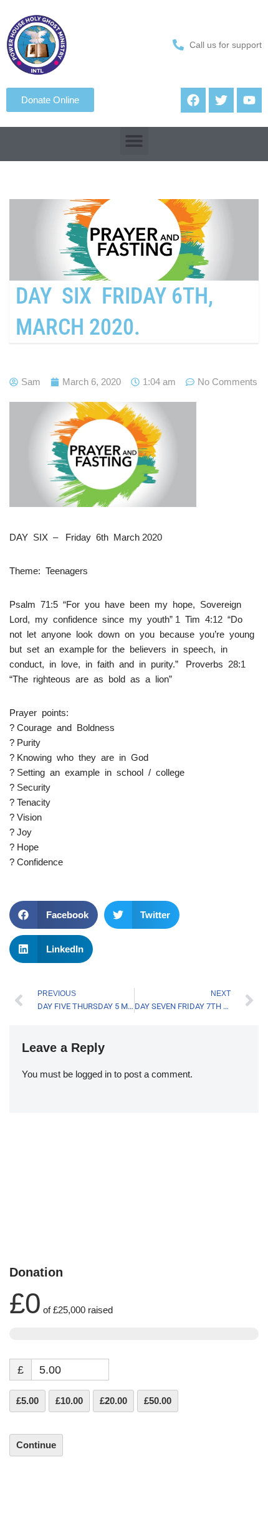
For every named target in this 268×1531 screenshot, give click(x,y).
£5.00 (27, 1400)
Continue (36, 1445)
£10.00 (69, 1400)
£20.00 (113, 1400)
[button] (134, 141)
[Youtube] (249, 100)
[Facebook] (193, 100)
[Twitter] (221, 100)
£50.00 (157, 1400)
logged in (93, 1074)
